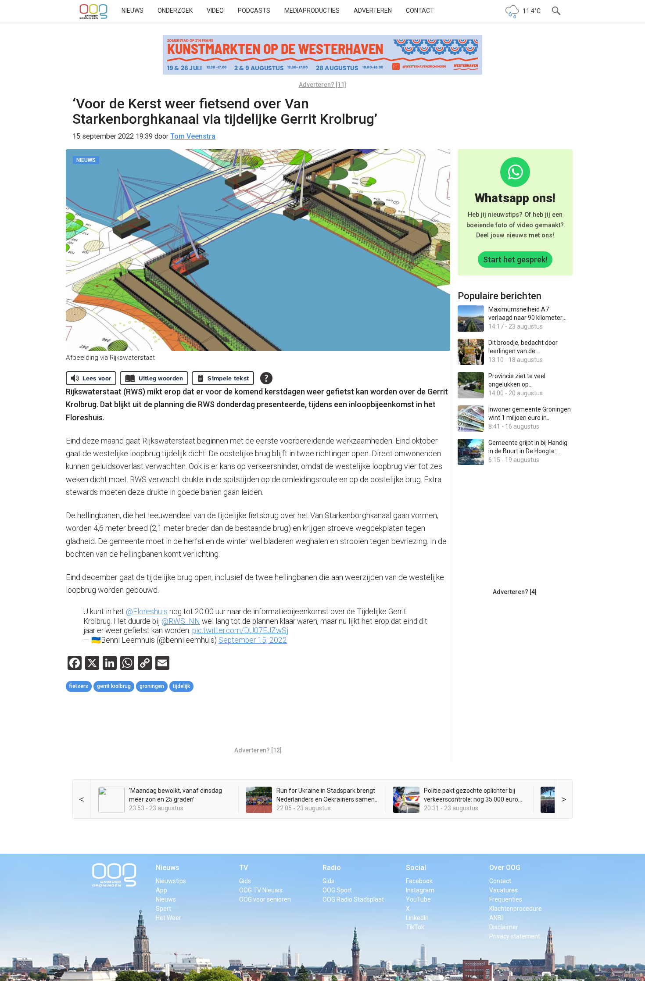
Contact (420, 10)
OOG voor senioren (265, 899)
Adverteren (373, 10)
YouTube (418, 899)
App (161, 890)
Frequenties (505, 899)
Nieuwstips (171, 880)
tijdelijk (181, 686)
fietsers (78, 686)
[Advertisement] (258, 720)
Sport (163, 908)
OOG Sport (337, 890)
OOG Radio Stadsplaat (353, 899)
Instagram (420, 890)
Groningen (152, 686)
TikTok (415, 927)
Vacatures (503, 890)
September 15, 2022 (253, 640)
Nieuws (132, 10)
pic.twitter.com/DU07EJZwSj (240, 630)
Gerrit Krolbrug (114, 686)
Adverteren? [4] (515, 591)
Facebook (419, 880)
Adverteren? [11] (322, 84)
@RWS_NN (180, 621)
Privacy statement (514, 936)
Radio (331, 867)
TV (243, 867)
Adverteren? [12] (258, 750)
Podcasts (254, 10)
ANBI (496, 917)
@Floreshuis (147, 611)
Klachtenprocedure (515, 908)
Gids (245, 880)
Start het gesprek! (515, 259)
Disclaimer (503, 927)
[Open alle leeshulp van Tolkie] (266, 378)
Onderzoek (175, 10)
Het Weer (168, 917)
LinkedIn (417, 917)
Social (416, 867)
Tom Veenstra (192, 136)
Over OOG (504, 867)
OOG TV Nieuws (261, 890)
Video (215, 10)
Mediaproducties (312, 10)
